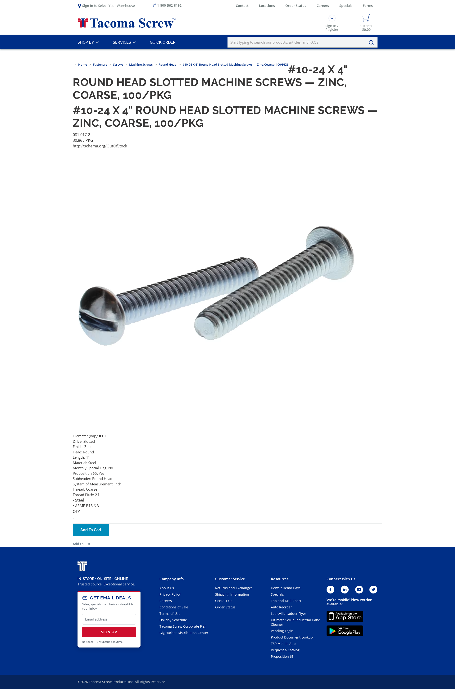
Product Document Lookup (292, 637)
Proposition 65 (282, 656)
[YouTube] (359, 590)
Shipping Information (232, 594)
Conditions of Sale (173, 607)
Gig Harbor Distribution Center (183, 632)
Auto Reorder (281, 607)
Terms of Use (169, 613)
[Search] (373, 43)
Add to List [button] (82, 544)
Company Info (171, 579)
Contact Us (223, 600)
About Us (166, 588)
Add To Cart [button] (90, 530)
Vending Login (282, 631)
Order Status (295, 5)
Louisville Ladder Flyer (288, 613)
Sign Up (109, 632)
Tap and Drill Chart (286, 600)
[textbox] (303, 42)
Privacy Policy (170, 594)
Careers (323, 5)
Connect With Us (341, 579)
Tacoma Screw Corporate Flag (182, 626)
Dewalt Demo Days (285, 588)
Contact (242, 5)
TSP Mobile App (283, 643)
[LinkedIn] (345, 590)
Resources (279, 579)
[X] (373, 590)
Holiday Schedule (173, 620)
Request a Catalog (285, 650)
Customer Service (230, 579)
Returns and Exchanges (234, 588)
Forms (368, 5)
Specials (345, 5)
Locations (267, 5)
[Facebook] (330, 590)
